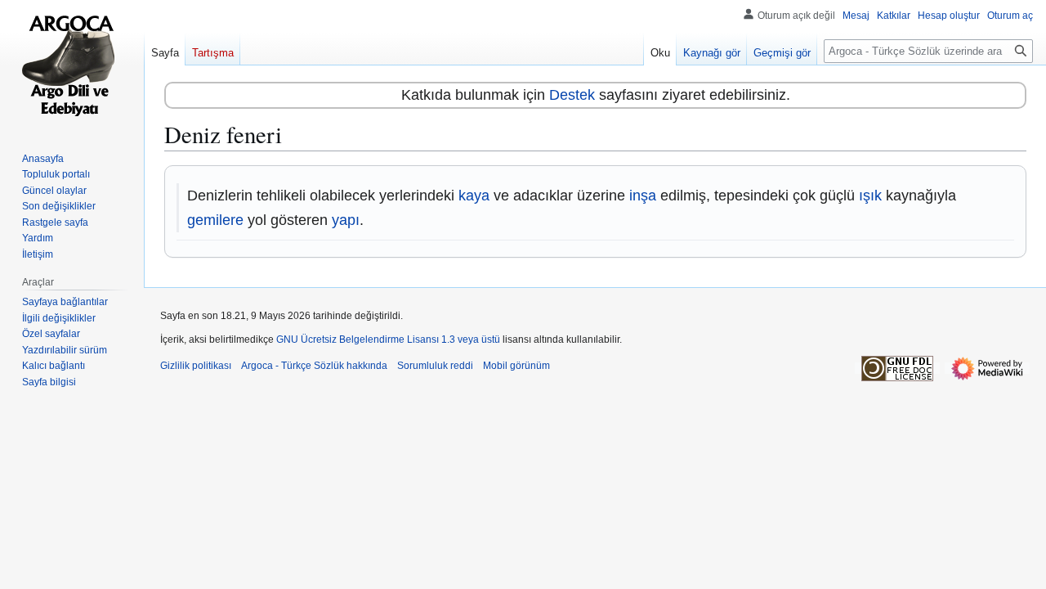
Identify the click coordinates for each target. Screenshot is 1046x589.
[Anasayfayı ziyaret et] (72, 65)
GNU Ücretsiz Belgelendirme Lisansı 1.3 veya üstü (388, 339)
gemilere (215, 220)
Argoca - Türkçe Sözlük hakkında (314, 365)
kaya (473, 195)
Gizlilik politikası (195, 365)
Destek (572, 95)
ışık (870, 195)
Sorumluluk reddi (435, 365)
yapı (346, 220)
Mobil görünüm (516, 365)
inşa (642, 195)
